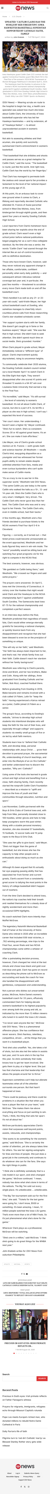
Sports (27, 1264)
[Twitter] (25, 1486)
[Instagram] (28, 1486)
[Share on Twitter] (24, 1274)
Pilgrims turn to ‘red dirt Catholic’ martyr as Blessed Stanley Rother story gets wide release (24, 1442)
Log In (18, 1473)
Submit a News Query (31, 1473)
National (17, 1264)
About (9, 1473)
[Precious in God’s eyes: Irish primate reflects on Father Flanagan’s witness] (25, 1324)
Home (4, 16)
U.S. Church (16, 16)
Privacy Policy (28, 1477)
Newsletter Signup (12, 1477)
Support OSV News (25, 1480)
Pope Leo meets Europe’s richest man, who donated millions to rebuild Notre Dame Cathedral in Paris (23, 1421)
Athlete (7, 1264)
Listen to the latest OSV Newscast (25, 2)
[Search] (47, 8)
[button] (4, 1331)
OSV (38, 1477)
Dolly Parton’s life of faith (14, 1431)
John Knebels (18, 37)
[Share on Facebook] (21, 1274)
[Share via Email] (27, 1274)
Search (6, 1374)
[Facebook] (21, 1486)
